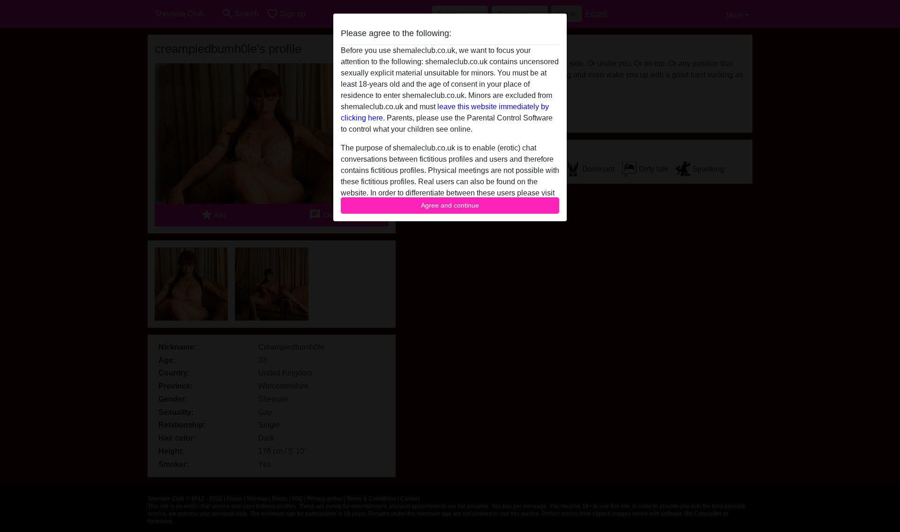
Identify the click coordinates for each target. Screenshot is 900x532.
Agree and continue (450, 205)
